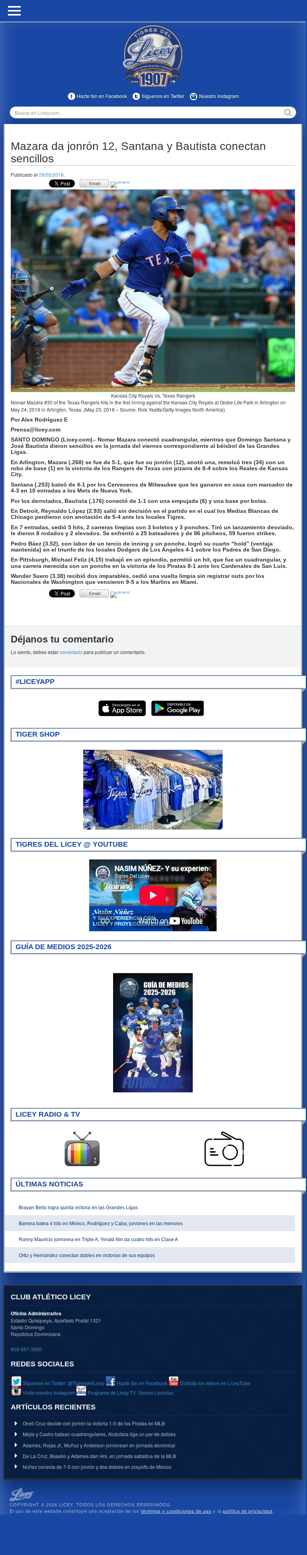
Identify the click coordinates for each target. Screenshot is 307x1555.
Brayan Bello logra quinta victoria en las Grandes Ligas (78, 1207)
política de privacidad (247, 1511)
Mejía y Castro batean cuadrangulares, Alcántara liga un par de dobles (99, 1434)
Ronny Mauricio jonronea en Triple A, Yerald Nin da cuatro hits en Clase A (98, 1239)
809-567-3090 (26, 1349)
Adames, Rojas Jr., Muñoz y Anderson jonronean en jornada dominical (99, 1445)
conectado (71, 651)
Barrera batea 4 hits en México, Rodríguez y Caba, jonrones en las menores (101, 1223)
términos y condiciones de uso (176, 1511)
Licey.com (153, 55)
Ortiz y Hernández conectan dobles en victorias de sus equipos (87, 1255)
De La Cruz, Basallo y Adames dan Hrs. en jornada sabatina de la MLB (99, 1456)
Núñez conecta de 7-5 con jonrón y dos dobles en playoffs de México (97, 1466)
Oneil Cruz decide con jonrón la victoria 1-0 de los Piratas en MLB (94, 1423)
